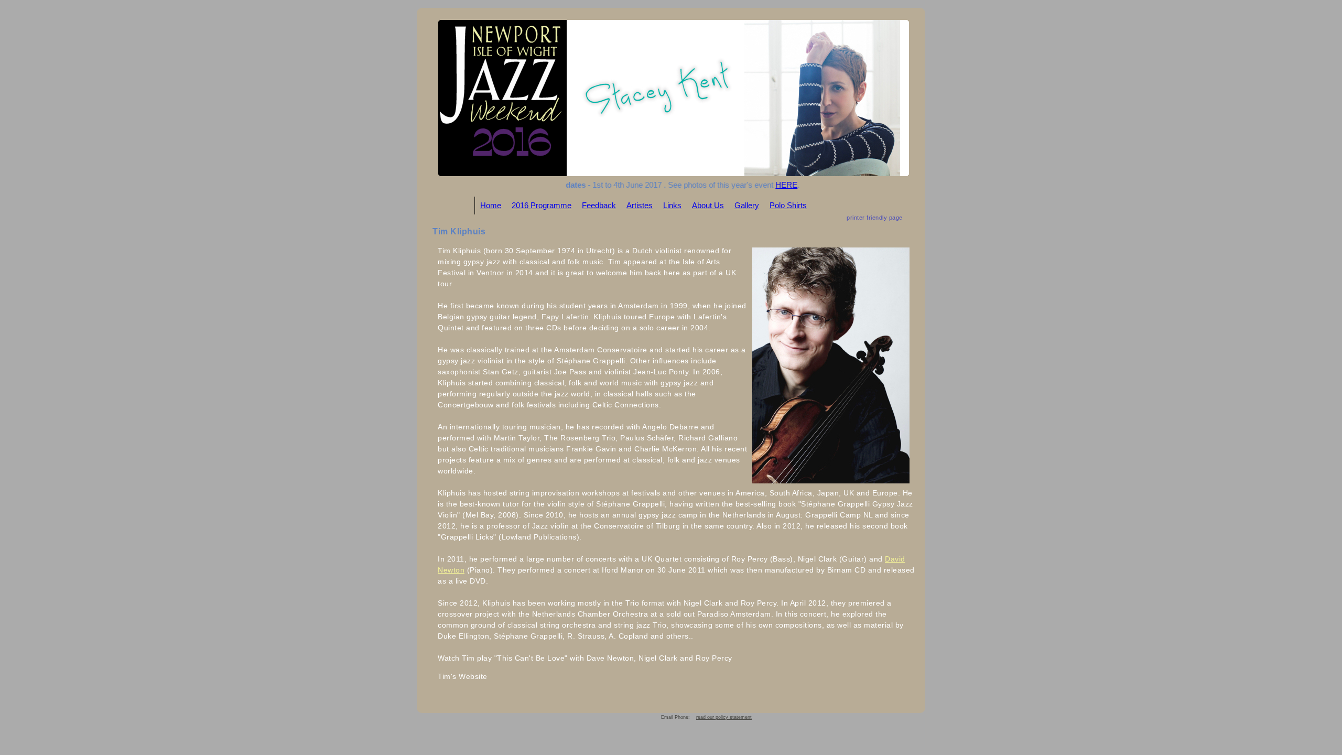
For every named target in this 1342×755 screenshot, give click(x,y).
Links (672, 205)
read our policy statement (724, 717)
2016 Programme (541, 205)
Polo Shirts (788, 205)
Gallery (746, 205)
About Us (708, 205)
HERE (775, 184)
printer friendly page (875, 217)
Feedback (599, 205)
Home (490, 205)
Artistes (639, 205)
